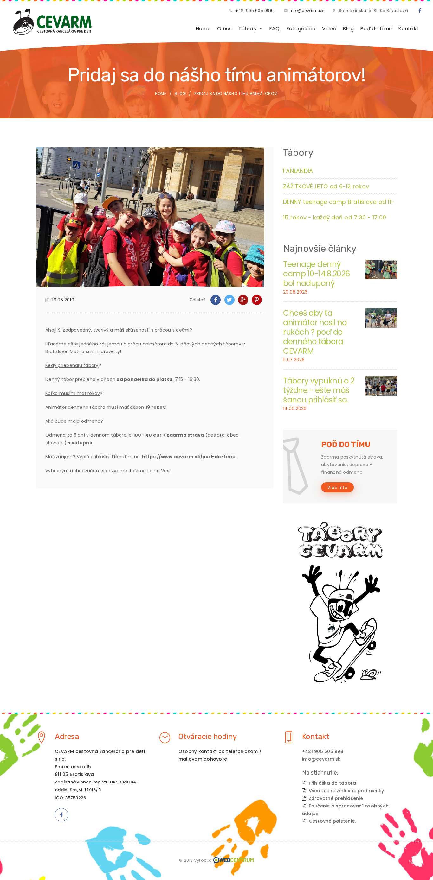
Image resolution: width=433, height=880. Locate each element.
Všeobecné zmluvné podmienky (346, 791)
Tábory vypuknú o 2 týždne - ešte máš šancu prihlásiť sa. (318, 390)
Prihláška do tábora (332, 783)
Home (203, 28)
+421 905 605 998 (253, 10)
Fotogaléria (301, 28)
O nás (224, 28)
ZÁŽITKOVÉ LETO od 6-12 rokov (326, 186)
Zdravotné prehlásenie (336, 798)
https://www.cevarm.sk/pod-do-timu (189, 456)
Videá (329, 28)
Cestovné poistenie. (332, 821)
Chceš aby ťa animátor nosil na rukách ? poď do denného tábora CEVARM (315, 332)
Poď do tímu (376, 28)
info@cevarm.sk (306, 10)
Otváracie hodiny (207, 736)
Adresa (67, 736)
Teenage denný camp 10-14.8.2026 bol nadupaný (316, 273)
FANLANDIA (298, 171)
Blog (348, 28)
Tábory (247, 28)
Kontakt (408, 28)
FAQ (274, 28)
